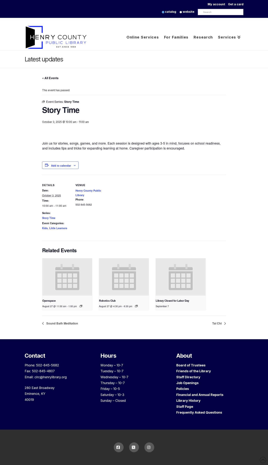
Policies (182, 389)
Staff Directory (188, 377)
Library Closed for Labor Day (172, 300)
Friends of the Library (193, 371)
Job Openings (187, 383)
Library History (188, 400)
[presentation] (67, 277)
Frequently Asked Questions (199, 412)
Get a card (235, 4)
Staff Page (184, 406)
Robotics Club (107, 300)
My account (218, 4)
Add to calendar (61, 165)
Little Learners (58, 228)
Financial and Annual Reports (199, 395)
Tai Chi (217, 323)
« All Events (50, 78)
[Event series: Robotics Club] (136, 306)
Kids (45, 228)
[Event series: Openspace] (81, 306)
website (188, 11)
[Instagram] (149, 447)
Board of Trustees (190, 365)
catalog (170, 11)
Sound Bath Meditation (62, 323)
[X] (134, 447)
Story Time (48, 218)
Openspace (49, 300)
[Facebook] (119, 447)
